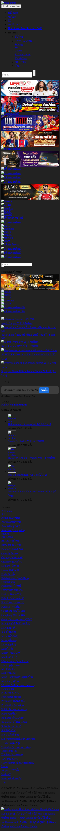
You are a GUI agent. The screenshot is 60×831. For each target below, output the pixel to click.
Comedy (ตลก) (9, 553)
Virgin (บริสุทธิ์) (10, 770)
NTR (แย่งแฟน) (10, 692)
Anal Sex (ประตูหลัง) (13, 530)
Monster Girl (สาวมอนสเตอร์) (17, 685)
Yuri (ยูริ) (6, 774)
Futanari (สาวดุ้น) (10, 606)
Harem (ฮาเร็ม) (9, 627)
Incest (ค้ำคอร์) (9, 636)
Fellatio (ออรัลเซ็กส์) (12, 598)
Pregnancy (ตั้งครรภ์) (12, 701)
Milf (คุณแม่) (8, 672)
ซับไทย (12, 16)
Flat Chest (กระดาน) (12, 602)
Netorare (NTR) (9, 688)
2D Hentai (20, 62)
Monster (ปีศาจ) (10, 681)
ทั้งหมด (19, 65)
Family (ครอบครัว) (11, 589)
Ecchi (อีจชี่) (8, 574)
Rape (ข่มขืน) (8, 713)
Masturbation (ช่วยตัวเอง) (15, 661)
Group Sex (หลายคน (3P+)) (16, 619)
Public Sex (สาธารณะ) (14, 709)
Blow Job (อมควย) (11, 544)
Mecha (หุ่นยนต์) (10, 665)
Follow (14, 404)
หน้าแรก (13, 12)
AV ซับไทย (21, 58)
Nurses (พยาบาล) (11, 696)
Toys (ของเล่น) (9, 758)
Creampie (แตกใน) (11, 561)
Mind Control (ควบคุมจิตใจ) (17, 676)
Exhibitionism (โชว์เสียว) (15, 578)
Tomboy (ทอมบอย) (12, 754)
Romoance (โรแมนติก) (14, 722)
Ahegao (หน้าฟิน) (11, 521)
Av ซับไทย (14, 24)
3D (9, 20)
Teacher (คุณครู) (10, 743)
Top (3, 782)
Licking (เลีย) (8, 644)
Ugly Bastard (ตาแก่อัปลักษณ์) (18, 762)
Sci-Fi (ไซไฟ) (8, 730)
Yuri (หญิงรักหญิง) (11, 778)
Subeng (19, 44)
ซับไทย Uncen (22, 54)
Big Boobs (7, 536)
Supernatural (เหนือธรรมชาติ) (18, 738)
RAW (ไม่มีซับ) (23, 41)
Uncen (18, 50)
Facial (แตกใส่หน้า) (12, 585)
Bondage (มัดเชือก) (12, 549)
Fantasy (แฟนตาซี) (11, 594)
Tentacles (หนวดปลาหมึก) (15, 747)
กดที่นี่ (44, 390)
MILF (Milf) (7, 669)
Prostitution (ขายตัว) (12, 705)
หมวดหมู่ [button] (13, 32)
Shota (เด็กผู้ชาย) (10, 734)
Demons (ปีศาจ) (10, 565)
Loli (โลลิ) (7, 648)
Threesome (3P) (9, 750)
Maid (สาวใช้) (9, 657)
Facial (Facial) (8, 582)
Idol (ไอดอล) (8, 631)
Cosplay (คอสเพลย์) (12, 557)
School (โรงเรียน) (11, 726)
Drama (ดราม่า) (10, 570)
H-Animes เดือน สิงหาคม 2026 (25, 28)
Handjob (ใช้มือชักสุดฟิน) (15, 623)
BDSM (5, 533)
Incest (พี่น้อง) (8, 640)
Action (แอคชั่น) (10, 517)
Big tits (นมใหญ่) (10, 540)
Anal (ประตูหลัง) (10, 526)
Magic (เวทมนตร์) (11, 652)
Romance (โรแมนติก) (13, 717)
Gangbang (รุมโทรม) (13, 610)
